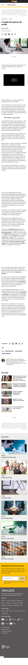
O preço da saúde (15, 117)
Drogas (2, 603)
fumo (11, 237)
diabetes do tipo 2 (8, 233)
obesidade (15, 235)
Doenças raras (19, 600)
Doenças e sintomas (11, 600)
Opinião (7, 610)
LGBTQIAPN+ (8, 603)
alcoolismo (5, 237)
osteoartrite (18, 272)
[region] (11, 182)
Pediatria (21, 603)
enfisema (22, 243)
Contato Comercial (5, 627)
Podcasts (16, 610)
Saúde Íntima (9, 605)
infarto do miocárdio (14, 241)
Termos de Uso (4, 633)
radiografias (23, 292)
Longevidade (15, 603)
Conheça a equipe (5, 629)
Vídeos (11, 610)
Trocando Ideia (4, 613)
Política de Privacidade (6, 631)
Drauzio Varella (4, 28)
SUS (21, 605)
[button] (2, 34)
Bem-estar (3, 600)
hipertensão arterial (6, 232)
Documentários (22, 610)
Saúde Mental (16, 605)
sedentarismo (22, 281)
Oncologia (3, 605)
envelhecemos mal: (13, 229)
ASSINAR (22, 578)
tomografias (5, 294)
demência (3, 273)
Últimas (3, 610)
